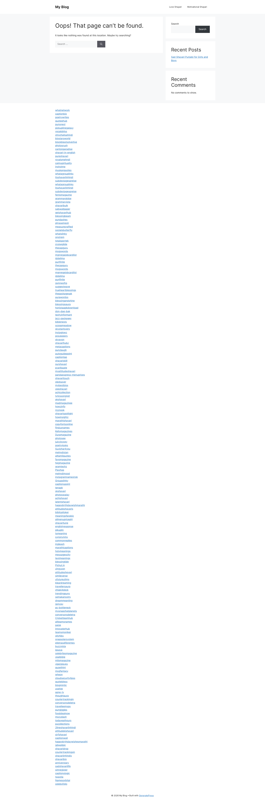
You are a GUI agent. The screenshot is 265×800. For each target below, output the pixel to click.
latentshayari (62, 501)
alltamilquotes (63, 455)
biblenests (61, 321)
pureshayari (61, 156)
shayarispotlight (64, 413)
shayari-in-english (65, 152)
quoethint (60, 667)
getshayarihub (63, 212)
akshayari (60, 399)
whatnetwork (62, 110)
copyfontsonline (64, 424)
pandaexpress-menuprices (70, 374)
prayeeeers (61, 336)
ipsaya (58, 650)
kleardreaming (63, 582)
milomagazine (63, 660)
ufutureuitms (62, 579)
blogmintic (61, 685)
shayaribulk (61, 205)
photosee (60, 438)
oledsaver (60, 381)
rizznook (59, 410)
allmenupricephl (64, 519)
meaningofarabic (64, 516)
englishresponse (64, 526)
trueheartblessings (65, 290)
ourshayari (61, 364)
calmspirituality (63, 163)
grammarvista (62, 202)
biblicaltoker (62, 512)
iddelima (60, 258)
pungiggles (61, 709)
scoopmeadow (63, 325)
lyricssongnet (62, 396)
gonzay (59, 604)
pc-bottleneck (63, 607)
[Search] (101, 44)
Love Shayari (175, 7)
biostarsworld (62, 138)
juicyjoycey (61, 441)
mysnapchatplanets (66, 611)
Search (175, 23)
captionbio (61, 113)
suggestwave (62, 286)
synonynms (61, 537)
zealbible (60, 657)
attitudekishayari (64, 731)
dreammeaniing (63, 600)
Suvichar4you (62, 448)
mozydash (61, 716)
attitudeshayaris (64, 508)
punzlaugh (61, 350)
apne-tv (59, 692)
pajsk (58, 625)
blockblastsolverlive (66, 142)
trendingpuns (62, 593)
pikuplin (59, 530)
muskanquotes (63, 170)
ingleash (59, 544)
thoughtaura (62, 695)
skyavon (59, 339)
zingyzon (60, 568)
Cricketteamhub (64, 618)
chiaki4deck (61, 590)
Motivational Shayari (197, 7)
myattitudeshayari (65, 371)
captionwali (61, 738)
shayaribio (61, 759)
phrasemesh (62, 223)
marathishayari (63, 420)
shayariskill (61, 360)
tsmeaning (61, 533)
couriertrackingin (64, 699)
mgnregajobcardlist (66, 255)
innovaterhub (62, 628)
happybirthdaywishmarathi (70, 505)
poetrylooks (61, 445)
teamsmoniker (63, 632)
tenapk (59, 487)
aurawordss (61, 297)
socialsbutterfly (63, 230)
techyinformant (63, 314)
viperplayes (61, 664)
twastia (59, 777)
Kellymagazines (63, 431)
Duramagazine (63, 434)
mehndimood (62, 473)
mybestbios (61, 385)
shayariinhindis (63, 755)
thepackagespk (63, 293)
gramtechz (61, 466)
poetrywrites (62, 117)
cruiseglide (61, 244)
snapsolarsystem (64, 639)
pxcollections (62, 724)
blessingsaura (63, 304)
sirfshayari (61, 734)
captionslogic (62, 773)
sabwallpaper (62, 209)
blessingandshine (65, 300)
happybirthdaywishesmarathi (71, 741)
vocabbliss (61, 131)
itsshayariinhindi (64, 177)
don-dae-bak (62, 311)
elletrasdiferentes (65, 642)
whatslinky (61, 233)
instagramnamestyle (66, 477)
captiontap (61, 357)
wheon (59, 674)
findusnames (62, 427)
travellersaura (62, 586)
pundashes (61, 219)
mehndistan (61, 452)
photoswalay (62, 494)
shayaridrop (61, 748)
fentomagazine (63, 194)
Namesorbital (62, 780)
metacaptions (62, 346)
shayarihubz (62, 343)
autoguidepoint (63, 353)
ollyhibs (59, 635)
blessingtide (62, 561)
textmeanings (62, 558)
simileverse (61, 575)
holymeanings (63, 551)
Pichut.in (60, 565)
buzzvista (60, 646)
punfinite (60, 262)
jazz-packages (63, 318)
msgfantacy (61, 671)
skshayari (60, 491)
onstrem (59, 237)
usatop (59, 688)
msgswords (61, 251)
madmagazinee (63, 403)
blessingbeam (63, 216)
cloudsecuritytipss (65, 678)
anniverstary (62, 762)
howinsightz (61, 417)
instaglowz (61, 332)
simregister (61, 769)
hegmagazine (62, 463)
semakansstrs (63, 597)
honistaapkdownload (66, 307)
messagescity (62, 554)
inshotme (60, 166)
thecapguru (61, 247)
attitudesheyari (63, 572)
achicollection (62, 392)
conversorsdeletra (65, 614)
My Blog (62, 7)
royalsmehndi (62, 159)
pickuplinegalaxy (64, 128)
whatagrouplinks (64, 173)
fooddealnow (62, 713)
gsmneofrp (61, 283)
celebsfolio (61, 784)
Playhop (59, 470)
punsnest (60, 124)
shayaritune (61, 523)
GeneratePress (146, 795)
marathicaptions (64, 547)
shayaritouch (62, 378)
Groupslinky (61, 480)
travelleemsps (63, 706)
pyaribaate (61, 367)
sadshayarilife (63, 766)
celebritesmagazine (66, 653)
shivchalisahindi (64, 135)
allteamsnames (63, 621)
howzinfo (60, 406)
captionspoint (62, 484)
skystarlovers (62, 329)
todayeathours (63, 720)
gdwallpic (60, 745)
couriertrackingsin (65, 752)
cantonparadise (63, 149)
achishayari (61, 498)
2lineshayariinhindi (65, 727)
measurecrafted (64, 226)
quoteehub (61, 121)
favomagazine (63, 459)
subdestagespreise (65, 180)
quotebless (61, 681)
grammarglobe (63, 198)
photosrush (61, 145)
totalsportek (62, 240)
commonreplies (63, 540)
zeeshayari (61, 389)
